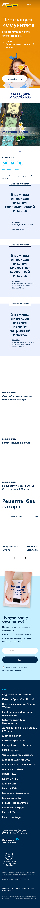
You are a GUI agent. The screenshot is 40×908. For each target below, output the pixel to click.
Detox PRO (8, 812)
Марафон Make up (13, 769)
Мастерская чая (11, 735)
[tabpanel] (20, 124)
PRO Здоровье (10, 750)
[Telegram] (20, 163)
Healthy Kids (9, 788)
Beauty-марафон (12, 798)
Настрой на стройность (16, 745)
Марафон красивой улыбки (18, 764)
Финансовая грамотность (17, 754)
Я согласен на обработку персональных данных (14, 669)
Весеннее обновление (15, 793)
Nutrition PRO (10, 778)
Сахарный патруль (13, 807)
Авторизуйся (7, 176)
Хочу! (20, 660)
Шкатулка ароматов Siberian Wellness (19, 705)
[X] (13, 163)
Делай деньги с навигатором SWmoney (20, 729)
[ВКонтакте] (5, 163)
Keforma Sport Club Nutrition (19, 699)
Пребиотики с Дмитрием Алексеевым (17, 713)
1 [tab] (20, 151)
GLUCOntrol (9, 774)
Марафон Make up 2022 (16, 759)
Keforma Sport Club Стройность (13, 721)
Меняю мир (9, 783)
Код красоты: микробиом (17, 694)
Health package (11, 817)
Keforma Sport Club (13, 740)
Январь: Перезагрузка (15, 802)
